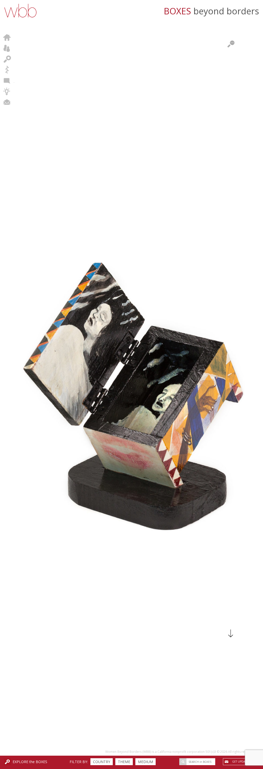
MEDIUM (145, 761)
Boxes (7, 59)
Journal (7, 80)
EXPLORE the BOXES (30, 761)
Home (7, 37)
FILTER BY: (79, 761)
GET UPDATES (240, 761)
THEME (124, 761)
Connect (7, 102)
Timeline (7, 70)
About (7, 48)
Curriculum (7, 91)
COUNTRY (101, 761)
